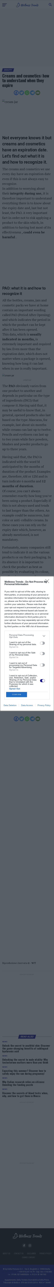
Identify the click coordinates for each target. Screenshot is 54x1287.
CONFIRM (16, 694)
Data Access (27, 705)
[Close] (48, 582)
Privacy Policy (44, 705)
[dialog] (27, 643)
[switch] (42, 643)
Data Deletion (10, 705)
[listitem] (27, 636)
